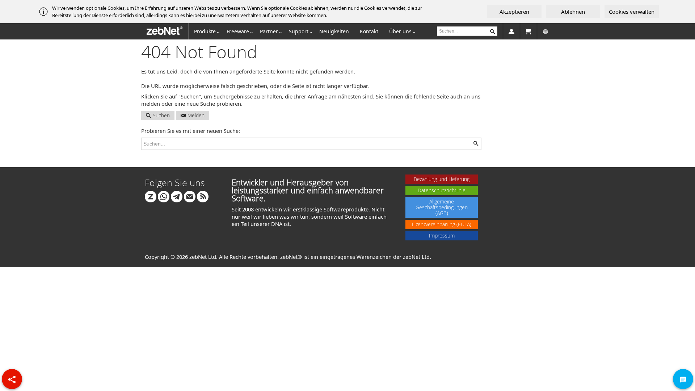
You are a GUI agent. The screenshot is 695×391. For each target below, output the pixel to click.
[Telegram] (176, 196)
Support (298, 31)
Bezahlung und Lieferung (441, 179)
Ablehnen (573, 11)
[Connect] (150, 196)
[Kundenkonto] (511, 31)
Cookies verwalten (631, 11)
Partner (269, 31)
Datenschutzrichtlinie (442, 190)
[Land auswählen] (545, 31)
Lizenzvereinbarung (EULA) (441, 224)
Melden (196, 115)
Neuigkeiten (334, 31)
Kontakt (369, 31)
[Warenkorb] (528, 31)
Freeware (238, 31)
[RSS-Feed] (202, 196)
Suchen (161, 115)
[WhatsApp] (163, 196)
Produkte (205, 31)
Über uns (400, 31)
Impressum (442, 235)
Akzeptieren (514, 11)
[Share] (12, 379)
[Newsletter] (189, 196)
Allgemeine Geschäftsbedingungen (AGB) (442, 207)
